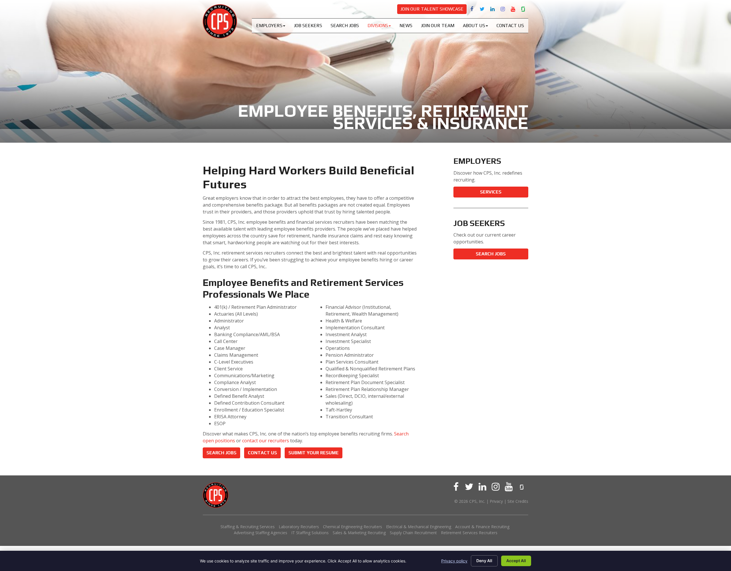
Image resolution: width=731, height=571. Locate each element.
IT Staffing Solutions (310, 532)
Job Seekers (308, 25)
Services (490, 192)
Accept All (516, 560)
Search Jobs (345, 25)
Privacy (496, 501)
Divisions (377, 25)
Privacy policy (454, 560)
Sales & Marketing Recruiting (359, 532)
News (405, 25)
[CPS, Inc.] (219, 21)
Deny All (484, 560)
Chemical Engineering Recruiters (352, 526)
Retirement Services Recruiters (469, 532)
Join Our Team (437, 25)
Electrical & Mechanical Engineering (418, 526)
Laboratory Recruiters (299, 526)
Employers (269, 25)
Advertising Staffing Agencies (260, 532)
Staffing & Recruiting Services (247, 526)
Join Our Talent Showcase (431, 9)
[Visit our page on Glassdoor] (523, 8)
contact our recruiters (265, 440)
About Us (474, 25)
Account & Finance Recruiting (482, 526)
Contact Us (510, 25)
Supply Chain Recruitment (413, 532)
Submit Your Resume (313, 452)
